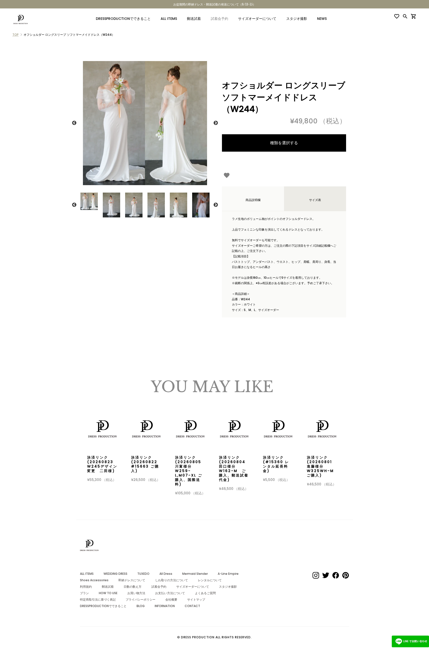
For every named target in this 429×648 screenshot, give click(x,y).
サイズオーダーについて (257, 18)
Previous (74, 123)
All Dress (165, 574)
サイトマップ (196, 599)
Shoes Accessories (94, 580)
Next (215, 123)
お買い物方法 (136, 593)
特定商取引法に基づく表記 (98, 599)
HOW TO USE (108, 593)
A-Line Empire (228, 574)
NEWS (322, 18)
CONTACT (192, 606)
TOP (15, 35)
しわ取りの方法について (171, 580)
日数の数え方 (133, 586)
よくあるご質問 (205, 593)
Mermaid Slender (195, 574)
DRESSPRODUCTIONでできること (123, 18)
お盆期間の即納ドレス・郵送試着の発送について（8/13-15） (214, 4)
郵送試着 (194, 18)
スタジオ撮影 (296, 18)
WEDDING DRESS (115, 574)
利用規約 (86, 586)
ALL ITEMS (169, 18)
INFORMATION (165, 606)
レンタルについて (210, 580)
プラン (84, 593)
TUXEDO (143, 574)
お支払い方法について (170, 593)
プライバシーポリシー (140, 599)
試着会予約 (158, 586)
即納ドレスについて (131, 580)
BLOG (141, 606)
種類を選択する (284, 143)
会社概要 (171, 599)
